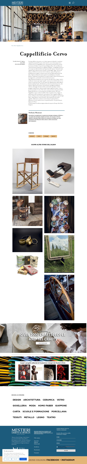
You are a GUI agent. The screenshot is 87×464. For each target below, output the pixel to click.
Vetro (60, 400)
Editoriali (37, 444)
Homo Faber (45, 406)
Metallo (29, 417)
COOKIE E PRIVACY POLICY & (63, 428)
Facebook (53, 460)
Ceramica (49, 400)
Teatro (51, 417)
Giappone (61, 406)
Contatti (36, 453)
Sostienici (37, 450)
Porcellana (59, 412)
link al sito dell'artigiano (20, 64)
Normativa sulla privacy (70, 446)
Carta (16, 412)
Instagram (67, 460)
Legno (40, 417)
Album (36, 442)
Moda (32, 406)
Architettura (31, 400)
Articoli (36, 441)
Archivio (36, 447)
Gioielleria (20, 406)
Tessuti (17, 417)
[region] (15, 455)
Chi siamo (37, 438)
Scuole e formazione (36, 412)
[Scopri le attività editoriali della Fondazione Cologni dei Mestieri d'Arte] (43, 371)
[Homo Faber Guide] (43, 338)
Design (17, 400)
